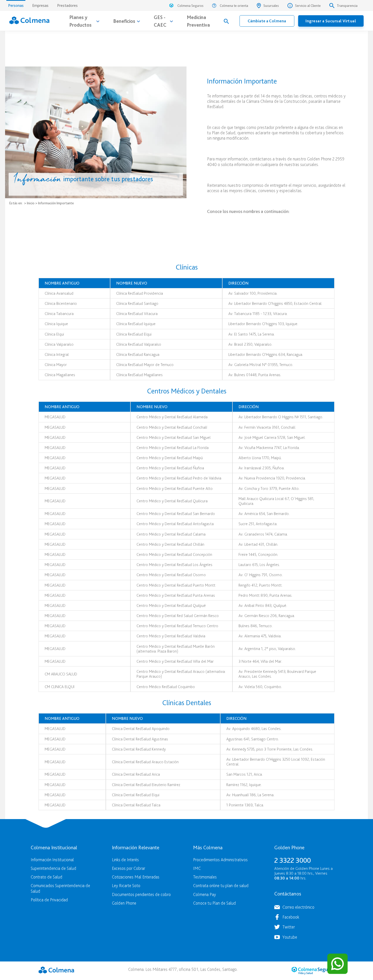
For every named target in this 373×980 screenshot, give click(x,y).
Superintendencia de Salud (53, 868)
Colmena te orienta (234, 6)
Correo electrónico (298, 907)
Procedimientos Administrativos (220, 859)
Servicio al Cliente (308, 6)
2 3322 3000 (292, 860)
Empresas (40, 5)
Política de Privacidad (49, 899)
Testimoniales (205, 876)
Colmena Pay (204, 894)
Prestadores (67, 5)
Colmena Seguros (190, 6)
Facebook (290, 917)
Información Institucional (52, 859)
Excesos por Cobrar (128, 868)
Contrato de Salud (46, 876)
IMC (197, 868)
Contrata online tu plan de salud (220, 885)
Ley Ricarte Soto (126, 885)
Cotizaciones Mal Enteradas (135, 876)
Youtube (289, 937)
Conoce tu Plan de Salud (214, 903)
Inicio (31, 203)
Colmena (56, 970)
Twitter (288, 926)
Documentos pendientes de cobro (141, 894)
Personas (16, 5)
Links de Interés (125, 859)
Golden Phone (124, 903)
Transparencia (347, 6)
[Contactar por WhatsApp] (337, 964)
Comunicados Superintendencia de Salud (60, 888)
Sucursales (271, 6)
